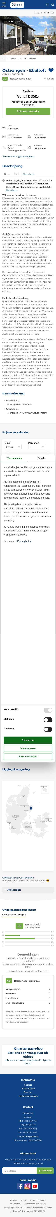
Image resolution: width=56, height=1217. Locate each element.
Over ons (28, 1092)
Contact (13, 1200)
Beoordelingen (30, 58)
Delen (50, 78)
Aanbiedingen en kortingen (35, 1203)
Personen (33, 442)
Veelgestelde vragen (28, 1096)
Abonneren (46, 1170)
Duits (16, 174)
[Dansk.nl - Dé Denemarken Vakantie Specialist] (17, 5)
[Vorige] (4, 35)
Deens (7, 174)
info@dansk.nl (32, 1136)
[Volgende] (51, 35)
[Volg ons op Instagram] (27, 1186)
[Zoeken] (52, 5)
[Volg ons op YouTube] (35, 1186)
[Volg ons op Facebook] (20, 1186)
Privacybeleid (28, 1088)
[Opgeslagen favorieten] (47, 5)
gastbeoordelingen (17, 78)
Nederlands (28, 174)
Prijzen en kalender (28, 111)
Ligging (13, 58)
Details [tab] (41, 458)
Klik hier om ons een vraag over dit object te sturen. (28, 1061)
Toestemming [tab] (14, 458)
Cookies (28, 1084)
